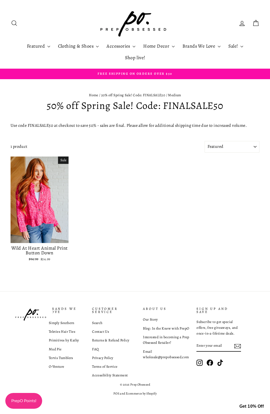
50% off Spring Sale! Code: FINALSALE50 (133, 95)
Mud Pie (55, 349)
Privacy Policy (102, 357)
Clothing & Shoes (76, 46)
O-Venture (56, 366)
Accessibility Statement (110, 375)
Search (97, 322)
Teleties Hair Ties (62, 331)
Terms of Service (104, 366)
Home (93, 95)
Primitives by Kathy (64, 340)
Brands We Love (199, 46)
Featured (36, 46)
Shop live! (135, 57)
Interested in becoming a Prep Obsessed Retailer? (166, 340)
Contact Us (100, 331)
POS (116, 393)
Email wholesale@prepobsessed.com (166, 354)
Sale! (233, 46)
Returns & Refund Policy (110, 340)
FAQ (95, 349)
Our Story (150, 319)
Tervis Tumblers (61, 357)
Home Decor (156, 46)
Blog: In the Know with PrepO (166, 328)
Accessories (119, 46)
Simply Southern (61, 322)
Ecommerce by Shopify (141, 393)
